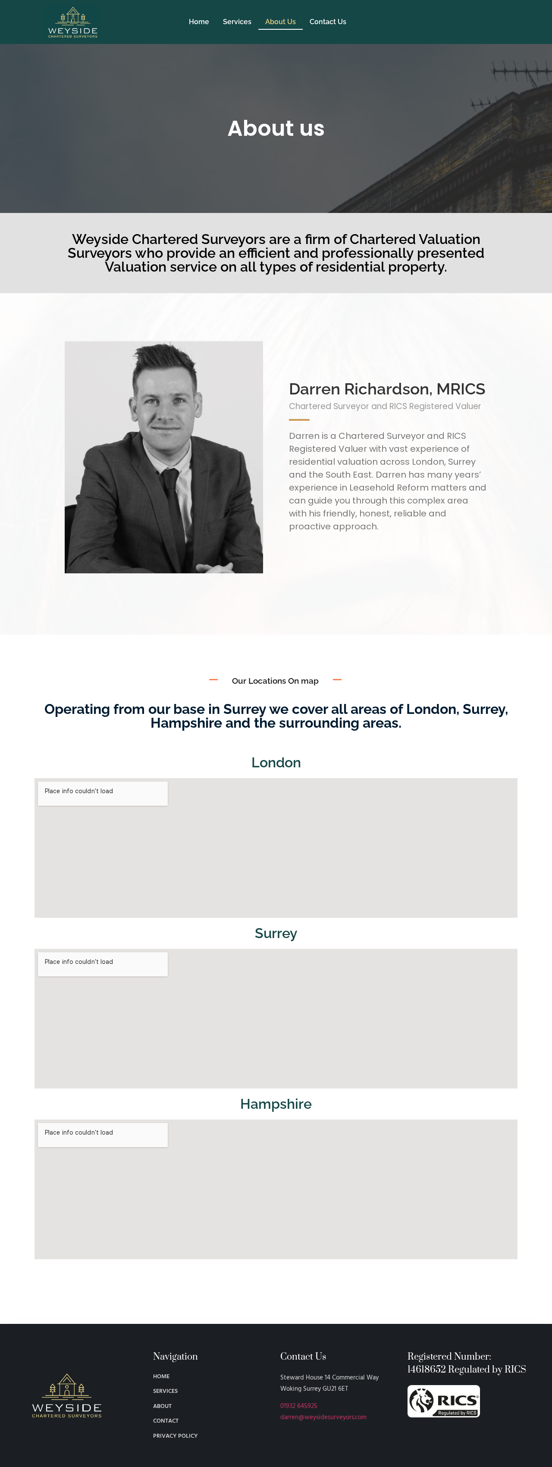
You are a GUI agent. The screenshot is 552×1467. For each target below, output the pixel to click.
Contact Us (328, 22)
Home (199, 22)
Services (237, 22)
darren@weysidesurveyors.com (323, 1417)
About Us (280, 22)
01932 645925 (298, 1406)
